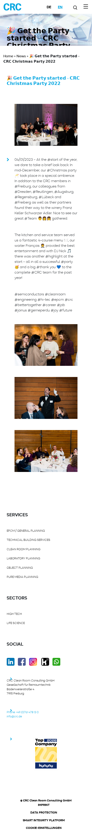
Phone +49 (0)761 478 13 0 (23, 712)
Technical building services (28, 540)
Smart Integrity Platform (44, 820)
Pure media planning (22, 577)
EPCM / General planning (26, 531)
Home (8, 56)
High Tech (14, 614)
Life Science (16, 623)
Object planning (20, 568)
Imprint (44, 805)
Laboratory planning (23, 558)
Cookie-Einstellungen (44, 828)
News (21, 56)
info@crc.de (14, 716)
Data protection (43, 812)
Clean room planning (23, 549)
